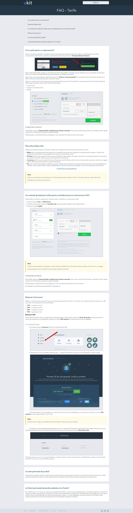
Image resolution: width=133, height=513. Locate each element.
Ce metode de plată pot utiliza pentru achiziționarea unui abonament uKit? (51, 29)
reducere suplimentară (37, 79)
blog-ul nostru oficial (98, 457)
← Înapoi (95, 3)
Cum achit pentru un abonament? (38, 20)
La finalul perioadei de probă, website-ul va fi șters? (44, 42)
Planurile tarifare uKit (34, 24)
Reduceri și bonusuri (34, 33)
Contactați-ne (55, 286)
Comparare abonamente (66, 169)
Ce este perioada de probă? (37, 37)
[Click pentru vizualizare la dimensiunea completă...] (66, 70)
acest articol (70, 74)
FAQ (60, 10)
